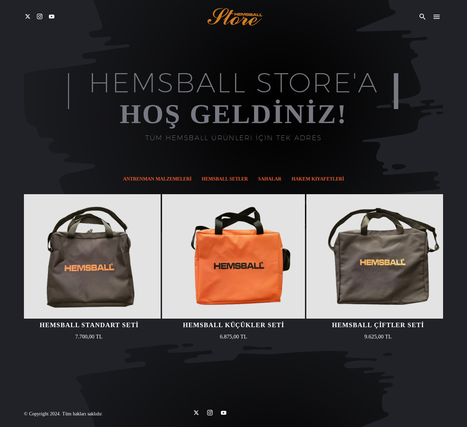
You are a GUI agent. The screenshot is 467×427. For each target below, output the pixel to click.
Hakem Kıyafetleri (318, 179)
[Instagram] (39, 16)
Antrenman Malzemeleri (157, 179)
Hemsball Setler (225, 179)
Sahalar (269, 179)
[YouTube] (51, 16)
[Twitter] (27, 16)
